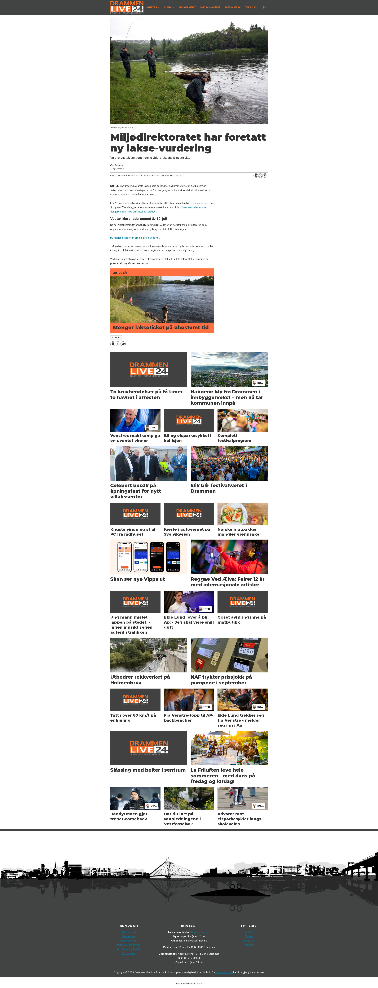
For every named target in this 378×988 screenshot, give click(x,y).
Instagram (249, 940)
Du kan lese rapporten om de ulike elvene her (134, 237)
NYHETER (151, 7)
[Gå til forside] (126, 7)
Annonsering (129, 932)
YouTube (249, 944)
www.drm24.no (224, 972)
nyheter (116, 337)
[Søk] (264, 7)
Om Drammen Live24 (129, 949)
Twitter (249, 936)
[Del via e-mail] (265, 175)
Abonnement (129, 936)
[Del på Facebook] (256, 175)
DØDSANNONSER (210, 7)
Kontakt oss (128, 953)
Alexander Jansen (200, 932)
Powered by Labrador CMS (189, 983)
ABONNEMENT (187, 7)
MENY (167, 7)
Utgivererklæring (129, 940)
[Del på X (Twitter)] (260, 175)
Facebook (249, 932)
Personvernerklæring (128, 944)
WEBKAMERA (233, 7)
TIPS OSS (251, 7)
